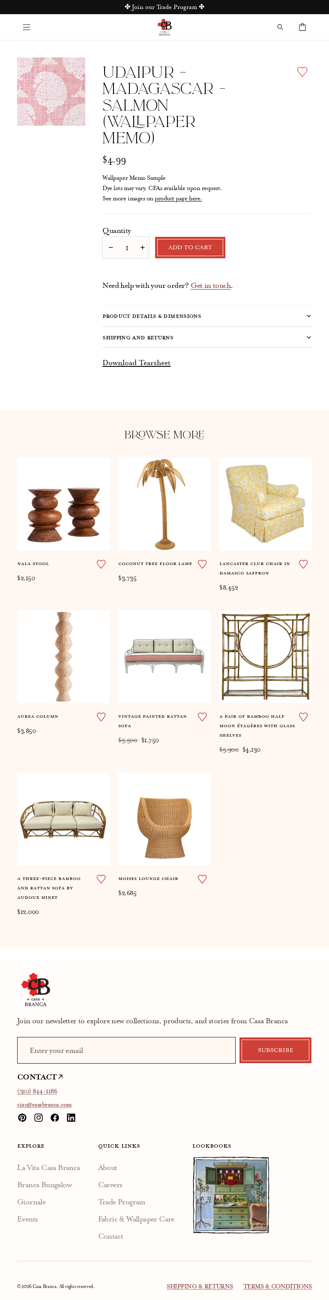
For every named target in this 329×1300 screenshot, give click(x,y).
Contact (110, 1236)
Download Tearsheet (136, 362)
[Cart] (302, 27)
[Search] (280, 27)
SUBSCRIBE (275, 1050)
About (107, 1167)
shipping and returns (137, 337)
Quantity (116, 230)
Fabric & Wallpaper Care (136, 1219)
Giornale (31, 1201)
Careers (110, 1184)
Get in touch (210, 285)
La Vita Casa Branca (48, 1167)
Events (27, 1219)
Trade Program (122, 1201)
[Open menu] (26, 27)
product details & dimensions (151, 315)
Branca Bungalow (44, 1184)
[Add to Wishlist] (302, 71)
